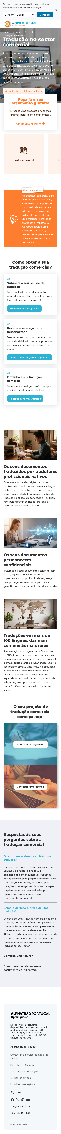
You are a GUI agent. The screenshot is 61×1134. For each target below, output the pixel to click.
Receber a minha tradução (25, 398)
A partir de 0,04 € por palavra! (23, 90)
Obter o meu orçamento (30, 744)
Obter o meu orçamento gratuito (29, 357)
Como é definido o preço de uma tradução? (26, 909)
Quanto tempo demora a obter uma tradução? (27, 857)
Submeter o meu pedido (24, 308)
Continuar (45, 14)
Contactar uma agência (30, 786)
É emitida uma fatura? (18, 955)
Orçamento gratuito (28, 123)
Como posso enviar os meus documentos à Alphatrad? (22, 968)
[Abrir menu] (55, 24)
